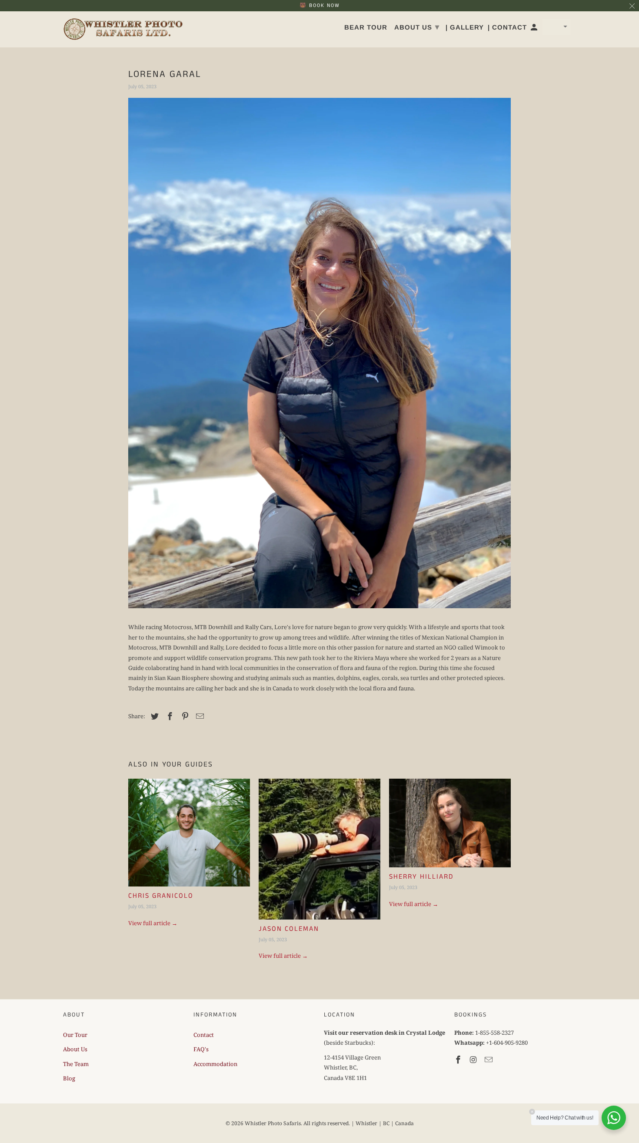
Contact (203, 1035)
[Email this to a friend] (199, 716)
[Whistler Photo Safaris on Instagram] (474, 1059)
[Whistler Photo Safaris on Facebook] (459, 1059)
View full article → (152, 923)
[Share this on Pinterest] (184, 716)
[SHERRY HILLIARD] (450, 823)
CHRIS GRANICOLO (160, 896)
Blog (69, 1078)
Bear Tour (365, 27)
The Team (76, 1064)
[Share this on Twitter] (153, 716)
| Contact (507, 27)
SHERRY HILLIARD (421, 877)
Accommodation (215, 1064)
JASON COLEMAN (289, 929)
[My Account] (535, 28)
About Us (75, 1049)
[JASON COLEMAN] (319, 849)
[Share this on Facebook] (169, 716)
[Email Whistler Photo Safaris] (489, 1059)
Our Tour (75, 1035)
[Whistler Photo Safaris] (124, 29)
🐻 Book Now (320, 5)
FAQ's (201, 1049)
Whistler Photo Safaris (273, 1123)
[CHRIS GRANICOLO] (189, 833)
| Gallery (465, 27)
